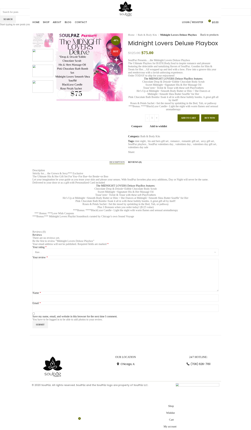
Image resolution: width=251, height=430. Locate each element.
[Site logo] (125, 8)
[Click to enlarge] (62, 94)
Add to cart (188, 118)
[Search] (177, 22)
